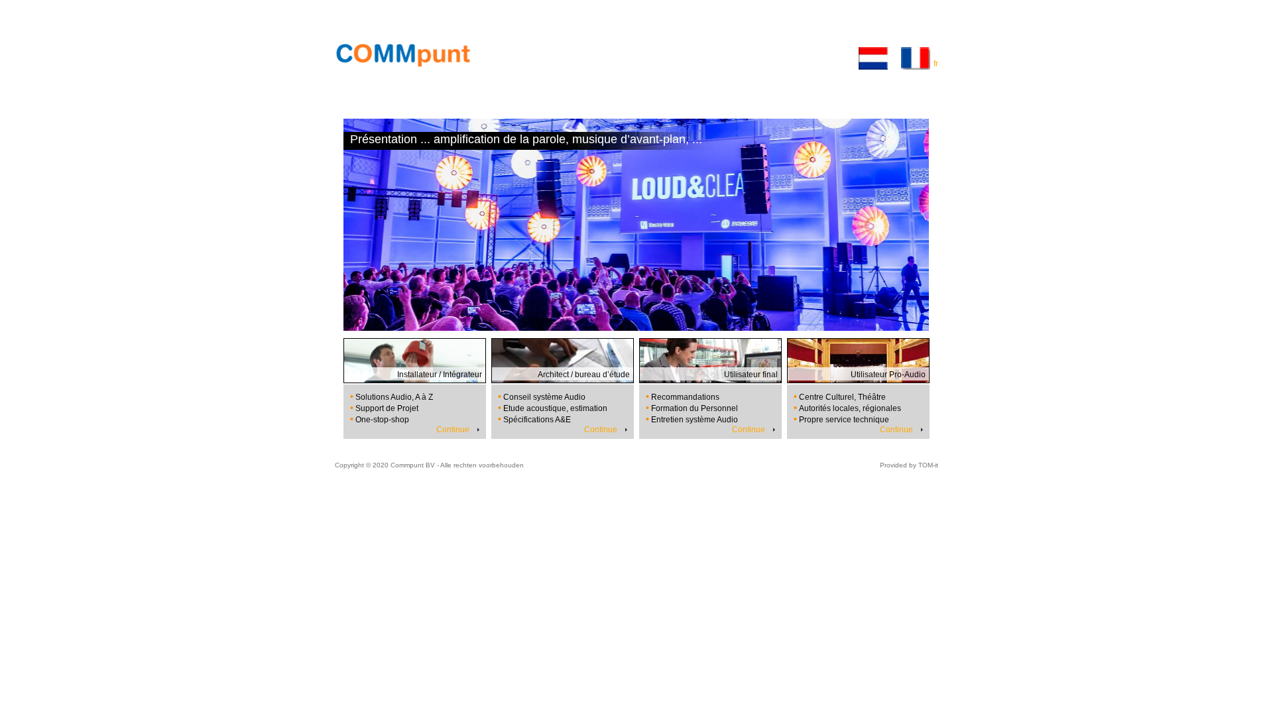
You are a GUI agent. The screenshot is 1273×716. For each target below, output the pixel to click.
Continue (452, 429)
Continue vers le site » (898, 98)
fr (936, 63)
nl (894, 63)
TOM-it (928, 465)
